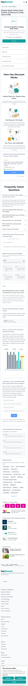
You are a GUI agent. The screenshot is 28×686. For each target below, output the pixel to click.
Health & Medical (5, 6)
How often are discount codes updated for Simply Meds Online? (12, 196)
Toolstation (3, 631)
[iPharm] (4, 527)
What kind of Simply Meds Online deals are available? (12, 210)
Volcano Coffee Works (20, 466)
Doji (24, 474)
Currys (2, 626)
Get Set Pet (13, 477)
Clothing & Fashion (5, 594)
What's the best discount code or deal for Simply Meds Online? (13, 216)
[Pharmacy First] (4, 533)
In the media (4, 649)
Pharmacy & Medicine (12, 6)
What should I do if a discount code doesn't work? (11, 224)
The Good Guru (14, 469)
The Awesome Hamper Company (10, 479)
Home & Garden (5, 603)
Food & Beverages (5, 599)
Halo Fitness (20, 477)
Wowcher (3, 633)
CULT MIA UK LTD (17, 474)
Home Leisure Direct (7, 474)
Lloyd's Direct (6, 477)
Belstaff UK (15, 487)
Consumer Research (5, 657)
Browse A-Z (14, 496)
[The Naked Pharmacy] (4, 539)
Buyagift (3, 624)
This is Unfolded (17, 482)
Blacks (2, 619)
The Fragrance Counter (7, 482)
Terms (2, 663)
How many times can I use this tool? (11, 220)
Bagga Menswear (6, 490)
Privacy (2, 665)
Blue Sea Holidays (5, 621)
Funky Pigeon (4, 628)
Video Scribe (5, 484)
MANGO (21, 487)
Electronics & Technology (7, 596)
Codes (7, 564)
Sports (2, 606)
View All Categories (5, 610)
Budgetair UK (13, 484)
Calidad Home (6, 469)
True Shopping (6, 492)
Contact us (3, 644)
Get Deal (14, 172)
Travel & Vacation (5, 608)
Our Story (3, 646)
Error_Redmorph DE (16, 490)
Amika (12, 466)
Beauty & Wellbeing (5, 592)
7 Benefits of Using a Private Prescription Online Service (15, 549)
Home (2, 564)
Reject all (8, 678)
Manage (14, 682)
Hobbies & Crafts (5, 601)
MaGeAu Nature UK (7, 487)
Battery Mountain (14, 492)
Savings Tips (4, 655)
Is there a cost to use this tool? (10, 229)
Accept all (20, 678)
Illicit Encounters (6, 471)
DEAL (9, 321)
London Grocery (15, 471)
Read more (5, 675)
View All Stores (4, 635)
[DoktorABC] (4, 522)
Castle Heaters (6, 466)
